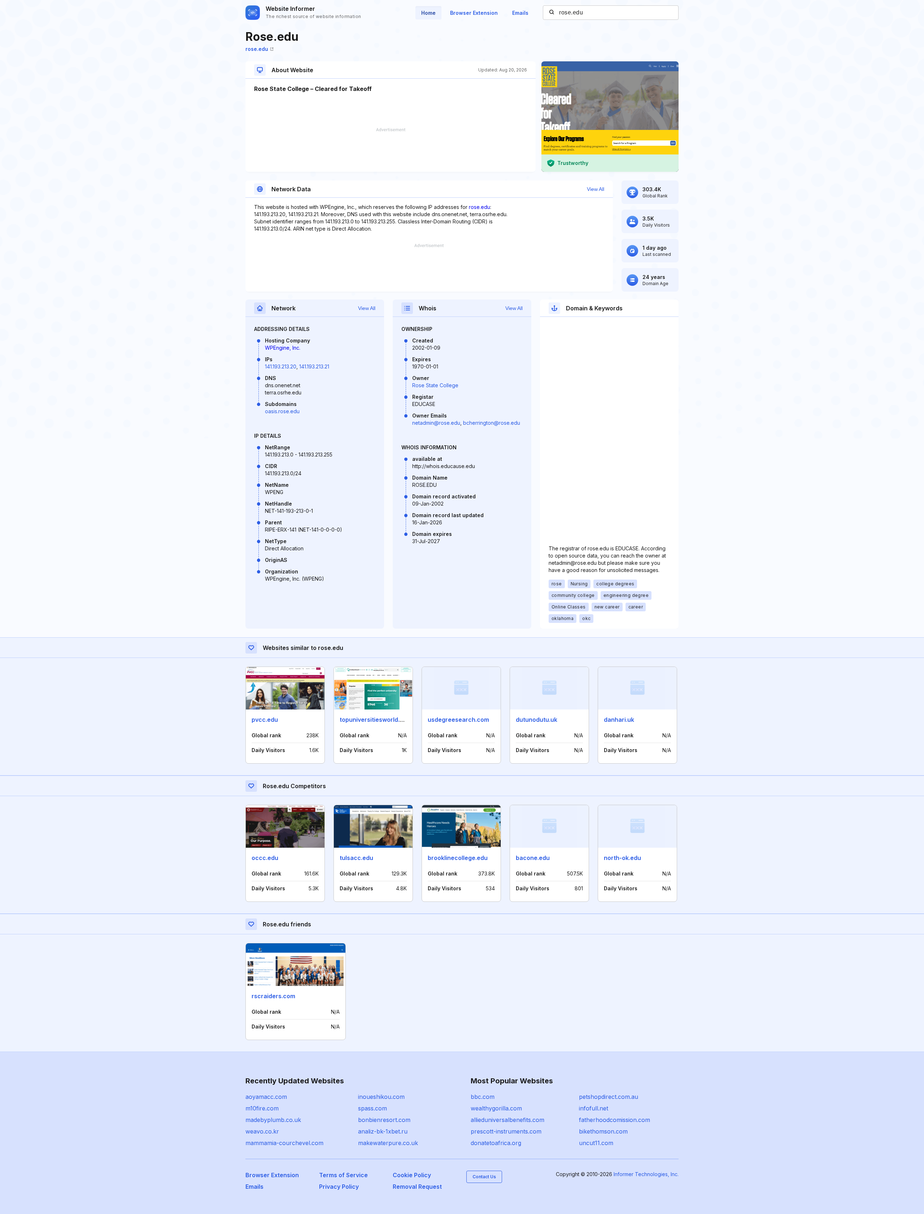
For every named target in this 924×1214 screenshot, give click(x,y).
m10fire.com (262, 1108)
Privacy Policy (339, 1186)
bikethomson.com (603, 1131)
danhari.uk (619, 719)
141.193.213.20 (280, 366)
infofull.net (593, 1108)
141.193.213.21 (314, 366)
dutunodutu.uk (536, 719)
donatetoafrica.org (496, 1143)
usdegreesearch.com (458, 719)
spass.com (372, 1108)
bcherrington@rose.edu (491, 423)
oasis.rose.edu (282, 411)
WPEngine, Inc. (282, 348)
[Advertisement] (390, 150)
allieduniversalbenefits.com (507, 1119)
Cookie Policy (412, 1175)
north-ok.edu (622, 857)
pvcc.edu (265, 719)
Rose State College (435, 385)
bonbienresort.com (384, 1119)
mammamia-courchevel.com (284, 1143)
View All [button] (595, 189)
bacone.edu (533, 857)
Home (428, 13)
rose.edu (256, 49)
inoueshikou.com (381, 1096)
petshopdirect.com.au (608, 1096)
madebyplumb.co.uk (273, 1119)
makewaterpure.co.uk (388, 1143)
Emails (520, 13)
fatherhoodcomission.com (614, 1119)
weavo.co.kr (262, 1131)
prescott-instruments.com (506, 1131)
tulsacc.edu (356, 857)
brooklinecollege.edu (458, 857)
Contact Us (484, 1176)
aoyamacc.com (266, 1096)
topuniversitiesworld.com (376, 719)
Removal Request (417, 1186)
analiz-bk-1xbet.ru (382, 1131)
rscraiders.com (273, 996)
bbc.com (482, 1096)
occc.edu (265, 857)
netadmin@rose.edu (436, 423)
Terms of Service (343, 1175)
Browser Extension (474, 13)
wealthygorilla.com (496, 1108)
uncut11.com (596, 1143)
